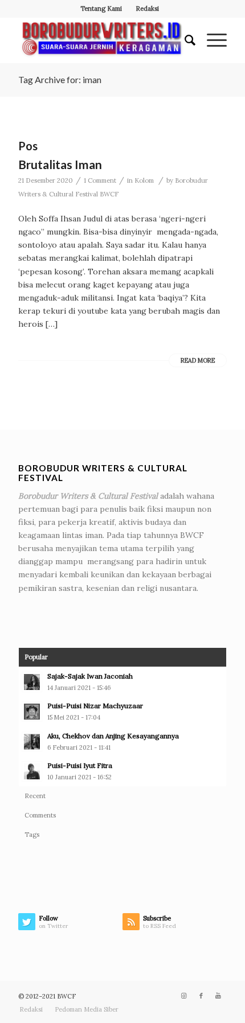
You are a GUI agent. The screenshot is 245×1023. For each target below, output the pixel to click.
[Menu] (211, 40)
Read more (198, 360)
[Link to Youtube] (218, 995)
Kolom (144, 180)
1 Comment (100, 180)
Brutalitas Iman (60, 164)
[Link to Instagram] (184, 995)
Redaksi (147, 9)
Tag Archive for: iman (59, 79)
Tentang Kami (101, 9)
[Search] (184, 40)
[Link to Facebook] (201, 995)
